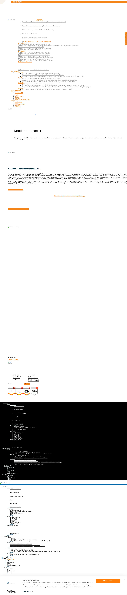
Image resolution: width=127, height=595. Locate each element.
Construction (17, 433)
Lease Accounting (18, 409)
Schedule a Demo (13, 359)
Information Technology (20, 429)
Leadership (10, 475)
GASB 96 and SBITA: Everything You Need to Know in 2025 (28, 464)
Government (17, 434)
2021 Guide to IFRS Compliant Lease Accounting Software (28, 457)
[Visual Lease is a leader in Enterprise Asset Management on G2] (27, 395)
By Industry (16, 377)
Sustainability (17, 428)
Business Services (18, 432)
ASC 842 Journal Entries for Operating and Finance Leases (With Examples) (33, 454)
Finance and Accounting (20, 426)
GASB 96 (12, 463)
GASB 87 (12, 459)
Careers (9, 478)
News (8, 476)
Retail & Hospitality (18, 437)
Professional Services (15, 439)
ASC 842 (12, 450)
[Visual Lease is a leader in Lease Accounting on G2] (11, 395)
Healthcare (16, 435)
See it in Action (40, 114)
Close (9, 109)
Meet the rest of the (68, 196)
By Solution (13, 405)
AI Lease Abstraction (19, 424)
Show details (26, 591)
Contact (9, 479)
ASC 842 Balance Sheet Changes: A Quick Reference (27, 452)
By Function (13, 425)
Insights (9, 472)
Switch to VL (10, 467)
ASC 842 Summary (34, 379)
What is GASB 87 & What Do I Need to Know (25, 460)
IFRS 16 (12, 455)
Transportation (18, 438)
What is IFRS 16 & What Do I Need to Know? (24, 456)
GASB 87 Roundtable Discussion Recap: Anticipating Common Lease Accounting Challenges (38, 462)
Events (8, 471)
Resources (31, 375)
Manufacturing (17, 436)
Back (11, 508)
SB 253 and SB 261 (33, 380)
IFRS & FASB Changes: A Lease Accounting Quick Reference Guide (30, 458)
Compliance (17, 376)
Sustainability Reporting (20, 413)
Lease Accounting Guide (13, 473)
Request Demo (17, 2)
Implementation (18, 447)
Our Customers (33, 377)
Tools (8, 469)
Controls (16, 417)
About (15, 379)
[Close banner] (124, 579)
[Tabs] (8, 404)
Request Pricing (17, 1)
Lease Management (19, 406)
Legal (15, 430)
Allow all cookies (108, 580)
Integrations (17, 420)
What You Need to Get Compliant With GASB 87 (26, 461)
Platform (5, 403)
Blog (29, 376)
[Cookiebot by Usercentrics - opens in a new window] (11, 591)
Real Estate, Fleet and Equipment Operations (25, 427)
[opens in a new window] (9, 363)
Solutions (16, 375)
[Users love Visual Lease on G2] (34, 395)
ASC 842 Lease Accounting (21, 451)
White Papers (10, 470)
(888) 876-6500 (12, 357)
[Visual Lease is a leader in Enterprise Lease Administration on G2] (19, 395)
